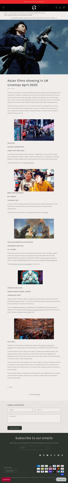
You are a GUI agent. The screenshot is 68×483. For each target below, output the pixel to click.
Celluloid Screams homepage (21, 264)
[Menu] (3, 7)
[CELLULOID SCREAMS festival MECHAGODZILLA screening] (34, 238)
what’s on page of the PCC (35, 310)
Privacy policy (42, 477)
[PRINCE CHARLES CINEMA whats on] (30, 284)
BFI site (45, 212)
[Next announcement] (65, 2)
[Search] (56, 7)
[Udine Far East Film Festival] (34, 328)
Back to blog (35, 394)
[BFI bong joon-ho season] (34, 180)
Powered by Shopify (25, 477)
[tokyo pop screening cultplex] (34, 130)
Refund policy (34, 477)
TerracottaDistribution (14, 477)
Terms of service (51, 477)
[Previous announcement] (3, 2)
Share (11, 387)
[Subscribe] (47, 448)
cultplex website (28, 163)
